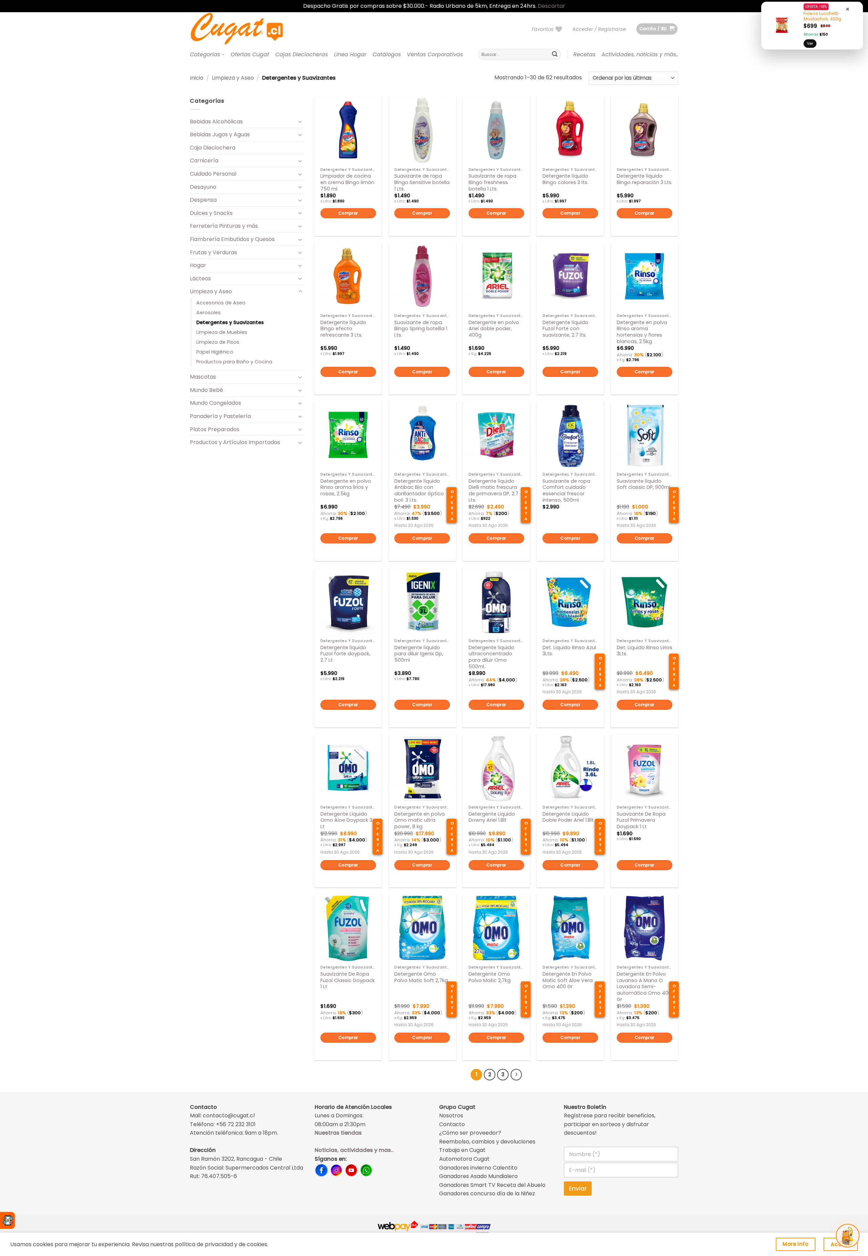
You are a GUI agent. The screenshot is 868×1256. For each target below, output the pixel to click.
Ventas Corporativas (435, 54)
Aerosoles (208, 312)
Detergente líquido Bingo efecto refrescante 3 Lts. (343, 328)
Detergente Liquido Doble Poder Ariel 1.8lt (568, 817)
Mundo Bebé (206, 390)
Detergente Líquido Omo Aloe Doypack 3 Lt (346, 820)
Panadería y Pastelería (220, 416)
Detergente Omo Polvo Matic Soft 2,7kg (421, 977)
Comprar (348, 213)
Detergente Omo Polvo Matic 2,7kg (490, 977)
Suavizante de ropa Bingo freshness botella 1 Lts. (492, 182)
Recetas (584, 54)
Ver (810, 43)
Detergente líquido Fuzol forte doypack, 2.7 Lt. (345, 653)
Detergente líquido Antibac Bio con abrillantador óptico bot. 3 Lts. (419, 490)
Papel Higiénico (214, 351)
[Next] (516, 1074)
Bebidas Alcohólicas (216, 121)
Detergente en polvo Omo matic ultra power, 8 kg (419, 820)
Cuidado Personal (213, 174)
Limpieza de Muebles (221, 332)
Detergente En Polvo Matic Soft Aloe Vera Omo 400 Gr (567, 980)
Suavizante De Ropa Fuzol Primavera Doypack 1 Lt (641, 820)
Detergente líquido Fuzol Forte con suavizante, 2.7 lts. (565, 328)
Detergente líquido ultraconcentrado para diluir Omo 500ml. (491, 657)
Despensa (203, 200)
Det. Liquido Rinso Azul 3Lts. (569, 650)
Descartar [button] (551, 6)
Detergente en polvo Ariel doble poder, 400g (494, 328)
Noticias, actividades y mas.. (354, 1150)
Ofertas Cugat (250, 54)
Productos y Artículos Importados (235, 442)
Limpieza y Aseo (233, 78)
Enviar (578, 1188)
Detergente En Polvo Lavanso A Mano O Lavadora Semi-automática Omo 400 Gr (644, 987)
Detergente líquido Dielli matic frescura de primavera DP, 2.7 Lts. (493, 490)
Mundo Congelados (215, 403)
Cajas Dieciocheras (301, 54)
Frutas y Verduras (213, 252)
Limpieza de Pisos (217, 342)
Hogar (198, 265)
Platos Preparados (214, 429)
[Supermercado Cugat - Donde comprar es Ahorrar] (245, 29)
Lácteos (200, 278)
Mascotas (203, 377)
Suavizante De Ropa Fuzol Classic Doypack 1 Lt (347, 980)
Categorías (205, 54)
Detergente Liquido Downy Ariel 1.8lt (492, 817)
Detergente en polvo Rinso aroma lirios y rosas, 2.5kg (345, 487)
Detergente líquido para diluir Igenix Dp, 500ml (418, 653)
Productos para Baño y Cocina (234, 361)
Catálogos (387, 54)
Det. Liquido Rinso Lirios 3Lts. (644, 650)
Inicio (196, 78)
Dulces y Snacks (211, 213)
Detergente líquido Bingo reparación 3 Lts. (644, 179)
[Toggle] (300, 121)
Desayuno (203, 187)
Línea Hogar (350, 54)
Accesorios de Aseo (220, 302)
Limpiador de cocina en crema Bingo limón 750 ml (347, 182)
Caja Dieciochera (212, 148)
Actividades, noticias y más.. (639, 54)
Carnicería (204, 160)
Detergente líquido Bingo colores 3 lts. (565, 179)
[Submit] (554, 54)
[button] (599, 29)
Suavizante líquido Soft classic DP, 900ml (643, 484)
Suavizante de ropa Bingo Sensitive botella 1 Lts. (422, 182)
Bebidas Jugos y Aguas (220, 134)
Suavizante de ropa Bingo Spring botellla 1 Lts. (420, 328)
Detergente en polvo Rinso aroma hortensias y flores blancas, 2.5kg (642, 332)
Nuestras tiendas (338, 1133)
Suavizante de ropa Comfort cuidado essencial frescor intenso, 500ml (566, 490)
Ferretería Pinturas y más (224, 226)
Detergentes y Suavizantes (230, 322)
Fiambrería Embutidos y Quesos (232, 239)
